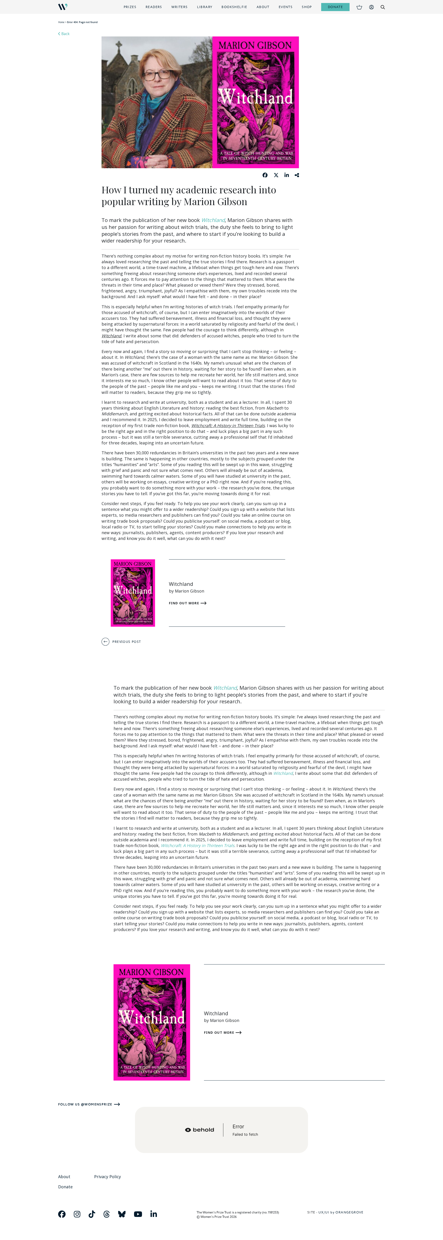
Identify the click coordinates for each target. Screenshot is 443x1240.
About (263, 7)
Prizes (130, 7)
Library (205, 7)
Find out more (185, 603)
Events (286, 7)
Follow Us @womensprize (85, 1104)
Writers (179, 7)
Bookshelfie (234, 7)
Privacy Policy (107, 1176)
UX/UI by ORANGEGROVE (341, 1212)
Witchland (213, 219)
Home (61, 22)
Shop (307, 7)
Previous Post (126, 641)
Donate (335, 7)
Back (65, 33)
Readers (154, 7)
